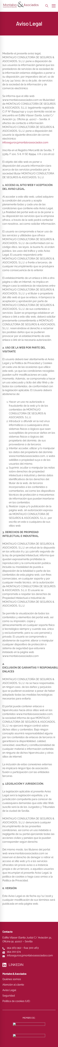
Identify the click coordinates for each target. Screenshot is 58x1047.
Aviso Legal (9, 990)
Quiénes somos (11, 979)
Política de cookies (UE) (16, 1001)
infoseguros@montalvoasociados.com (25, 142)
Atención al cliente (13, 984)
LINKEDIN (16, 965)
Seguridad (8, 995)
